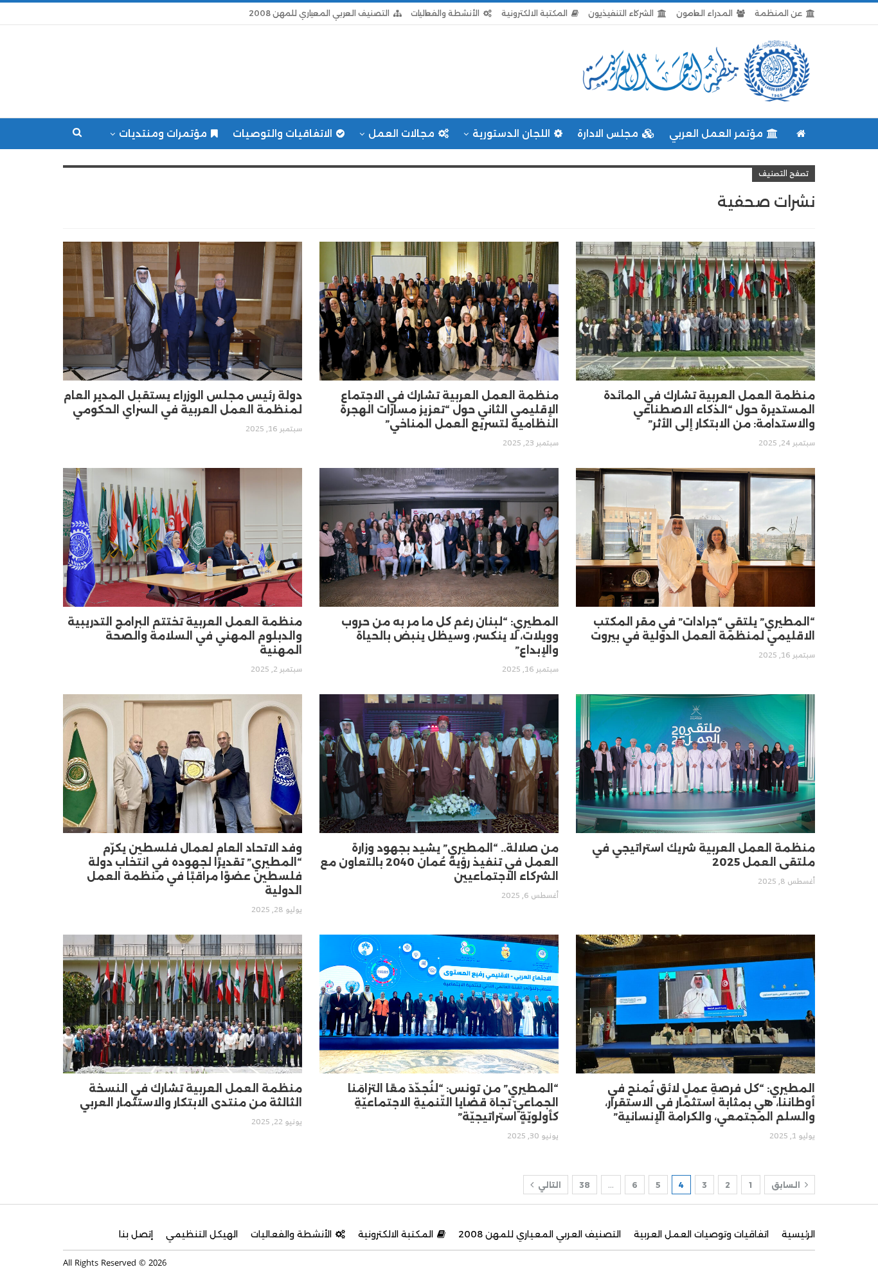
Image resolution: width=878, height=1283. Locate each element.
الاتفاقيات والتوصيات (282, 133)
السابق (786, 1185)
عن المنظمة (778, 13)
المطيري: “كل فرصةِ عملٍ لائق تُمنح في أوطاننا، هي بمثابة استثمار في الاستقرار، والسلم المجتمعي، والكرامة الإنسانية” (710, 1102)
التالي (548, 1185)
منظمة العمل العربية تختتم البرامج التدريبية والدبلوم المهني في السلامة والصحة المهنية (184, 636)
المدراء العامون (704, 13)
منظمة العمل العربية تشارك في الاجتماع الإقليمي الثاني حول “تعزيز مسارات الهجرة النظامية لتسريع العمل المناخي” (449, 410)
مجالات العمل (401, 133)
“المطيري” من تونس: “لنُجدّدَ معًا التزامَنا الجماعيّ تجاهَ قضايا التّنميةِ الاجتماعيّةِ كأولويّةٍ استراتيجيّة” (453, 1102)
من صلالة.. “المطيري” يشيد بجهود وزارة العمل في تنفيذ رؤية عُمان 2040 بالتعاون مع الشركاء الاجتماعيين (439, 862)
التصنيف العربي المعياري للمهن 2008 (319, 13)
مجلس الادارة (607, 133)
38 (584, 1185)
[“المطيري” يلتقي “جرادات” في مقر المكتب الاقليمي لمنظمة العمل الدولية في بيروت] (695, 537)
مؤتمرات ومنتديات (163, 133)
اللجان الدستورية (511, 133)
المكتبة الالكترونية (534, 13)
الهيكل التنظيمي (202, 1234)
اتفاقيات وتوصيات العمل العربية (701, 1234)
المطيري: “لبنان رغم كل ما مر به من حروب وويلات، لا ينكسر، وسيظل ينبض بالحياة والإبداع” (450, 636)
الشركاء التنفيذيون (621, 13)
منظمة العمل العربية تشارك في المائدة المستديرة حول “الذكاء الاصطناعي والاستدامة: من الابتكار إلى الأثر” (709, 410)
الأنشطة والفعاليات (445, 13)
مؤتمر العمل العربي (716, 133)
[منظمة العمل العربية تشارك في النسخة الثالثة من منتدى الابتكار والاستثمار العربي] (182, 1004)
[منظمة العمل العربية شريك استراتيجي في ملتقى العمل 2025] (695, 763)
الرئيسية (798, 1234)
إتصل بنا (136, 1234)
